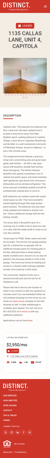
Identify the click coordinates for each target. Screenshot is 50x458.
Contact (7, 410)
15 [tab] (6, 94)
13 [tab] (41, 92)
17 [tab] (12, 94)
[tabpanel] (25, 76)
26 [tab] (38, 94)
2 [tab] (9, 92)
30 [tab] (26, 97)
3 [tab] (12, 92)
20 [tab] (20, 94)
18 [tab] (15, 94)
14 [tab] (44, 92)
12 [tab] (38, 92)
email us (26, 311)
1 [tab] (6, 92)
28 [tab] (44, 94)
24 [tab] (32, 94)
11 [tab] (35, 92)
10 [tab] (32, 92)
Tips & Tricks (10, 415)
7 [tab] (23, 92)
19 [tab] (18, 94)
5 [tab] (18, 92)
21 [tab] (23, 94)
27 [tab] (41, 94)
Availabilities (10, 400)
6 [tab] (20, 92)
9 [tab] (29, 92)
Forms (6, 420)
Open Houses (10, 405)
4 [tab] (15, 92)
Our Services (10, 395)
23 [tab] (29, 94)
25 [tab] (35, 94)
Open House (18, 301)
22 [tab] (26, 94)
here (30, 320)
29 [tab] (23, 97)
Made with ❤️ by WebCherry (15, 452)
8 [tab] (26, 92)
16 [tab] (9, 94)
